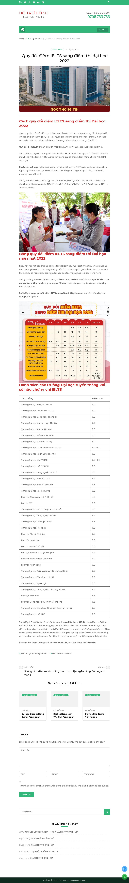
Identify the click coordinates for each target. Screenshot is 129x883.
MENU (101, 30)
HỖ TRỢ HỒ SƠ (33, 13)
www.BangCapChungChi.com (34, 653)
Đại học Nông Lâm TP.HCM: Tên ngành (63, 715)
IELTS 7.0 (68, 153)
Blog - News (57, 50)
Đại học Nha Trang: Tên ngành (95, 715)
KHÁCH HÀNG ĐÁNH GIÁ (66, 831)
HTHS (32, 622)
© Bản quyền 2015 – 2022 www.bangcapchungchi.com (64, 880)
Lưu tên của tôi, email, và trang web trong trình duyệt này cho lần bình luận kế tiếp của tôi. (64, 785)
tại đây (91, 642)
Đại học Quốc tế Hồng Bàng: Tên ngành (33, 715)
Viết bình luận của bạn (62, 653)
